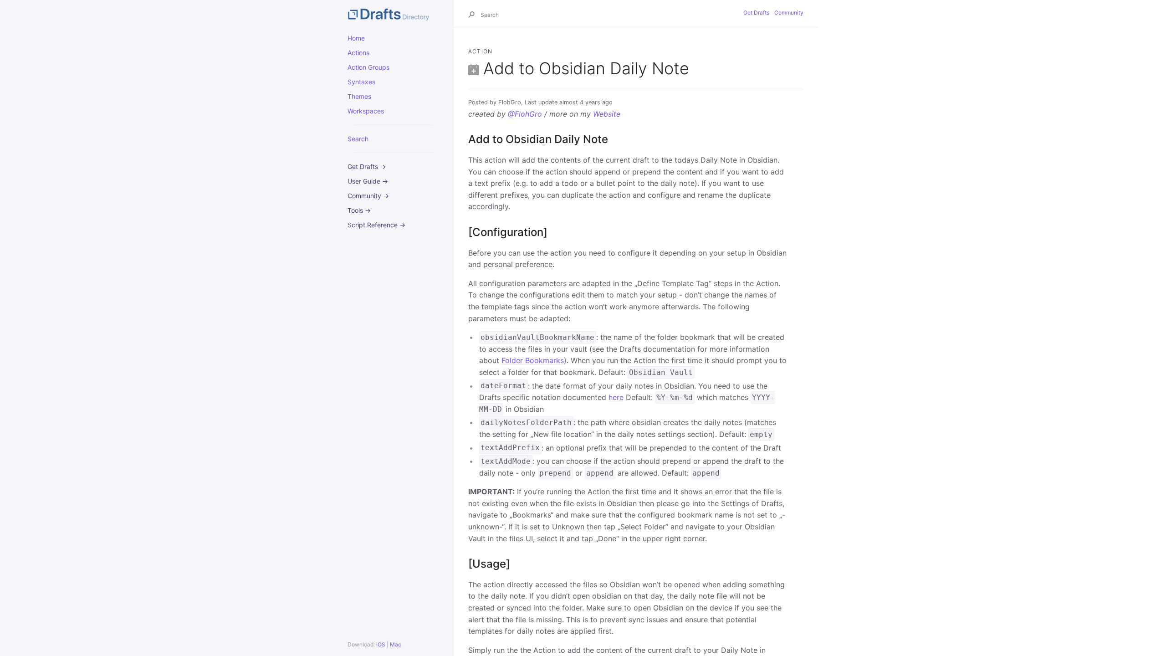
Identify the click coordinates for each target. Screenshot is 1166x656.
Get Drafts (756, 12)
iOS (380, 644)
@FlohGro (525, 113)
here (616, 397)
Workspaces (366, 111)
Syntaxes (361, 82)
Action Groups (368, 67)
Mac (395, 644)
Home (356, 38)
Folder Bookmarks (532, 360)
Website (606, 113)
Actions (358, 52)
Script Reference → (376, 225)
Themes (359, 96)
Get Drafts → (367, 166)
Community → (368, 196)
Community (788, 12)
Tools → (359, 210)
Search (358, 139)
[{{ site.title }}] (393, 13)
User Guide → (368, 181)
